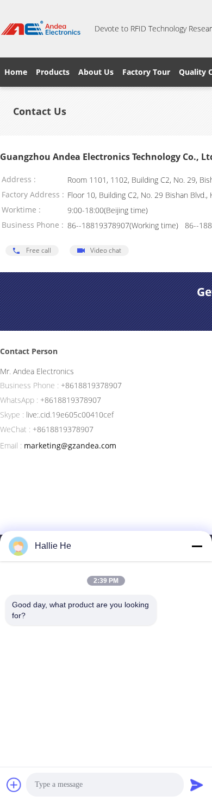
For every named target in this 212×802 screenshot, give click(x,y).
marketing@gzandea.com (70, 445)
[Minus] (196, 546)
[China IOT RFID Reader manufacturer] (41, 28)
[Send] (196, 785)
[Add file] (14, 785)
